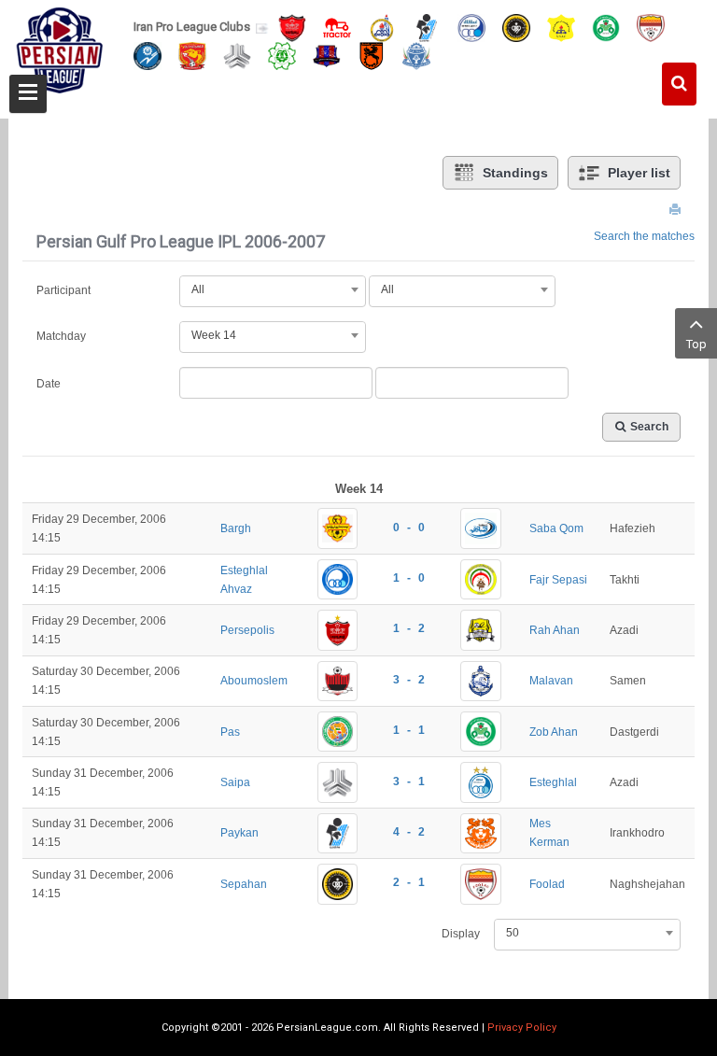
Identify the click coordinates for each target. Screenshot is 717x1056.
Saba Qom (556, 528)
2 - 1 (409, 882)
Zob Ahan (553, 732)
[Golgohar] (148, 55)
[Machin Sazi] (282, 55)
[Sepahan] (516, 27)
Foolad (547, 884)
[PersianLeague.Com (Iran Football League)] (59, 53)
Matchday (61, 336)
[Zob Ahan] (606, 27)
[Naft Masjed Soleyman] (382, 27)
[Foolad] (651, 27)
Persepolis (247, 630)
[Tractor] (337, 27)
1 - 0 (409, 577)
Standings (515, 172)
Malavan (551, 680)
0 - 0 (409, 527)
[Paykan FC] (427, 27)
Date (48, 383)
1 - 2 (409, 628)
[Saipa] (237, 55)
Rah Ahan (554, 630)
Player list (639, 172)
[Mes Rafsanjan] (372, 55)
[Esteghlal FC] (471, 27)
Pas (230, 732)
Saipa (235, 782)
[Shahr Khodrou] (192, 55)
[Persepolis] (292, 27)
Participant (63, 290)
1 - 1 (409, 730)
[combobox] (272, 289)
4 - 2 (409, 831)
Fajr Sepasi (558, 579)
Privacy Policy (521, 1027)
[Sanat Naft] (561, 27)
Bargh (235, 528)
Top (696, 344)
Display (461, 933)
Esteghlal (553, 782)
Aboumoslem (254, 680)
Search (649, 426)
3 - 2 (409, 679)
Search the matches (644, 236)
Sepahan (243, 884)
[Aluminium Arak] (416, 55)
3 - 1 (409, 781)
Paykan (239, 832)
